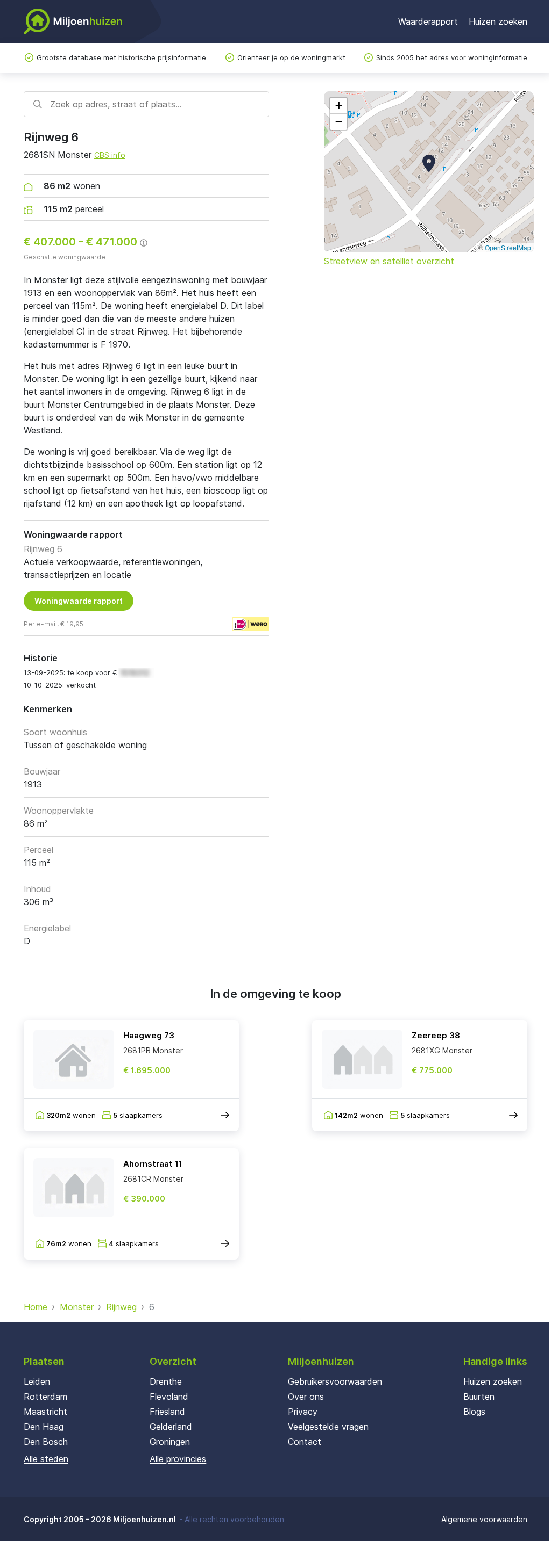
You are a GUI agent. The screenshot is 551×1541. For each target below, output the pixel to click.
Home (35, 1306)
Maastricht (45, 1411)
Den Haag (43, 1426)
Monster (77, 1306)
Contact (304, 1441)
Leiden (37, 1381)
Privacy (302, 1411)
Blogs (474, 1411)
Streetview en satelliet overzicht (389, 261)
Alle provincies (178, 1458)
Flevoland (169, 1396)
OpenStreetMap (508, 247)
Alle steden (46, 1458)
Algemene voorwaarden (484, 1519)
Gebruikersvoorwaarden (335, 1381)
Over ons (306, 1396)
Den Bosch (46, 1441)
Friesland (167, 1411)
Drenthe (166, 1381)
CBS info (109, 155)
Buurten (479, 1396)
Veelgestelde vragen (328, 1426)
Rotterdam (45, 1396)
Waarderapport (428, 21)
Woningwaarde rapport (78, 600)
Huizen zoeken (498, 21)
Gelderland (171, 1426)
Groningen (170, 1441)
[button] (428, 163)
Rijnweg (121, 1306)
